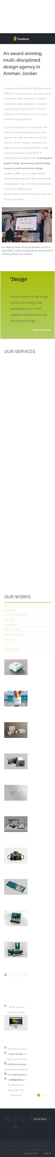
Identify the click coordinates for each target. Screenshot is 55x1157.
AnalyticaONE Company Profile (15, 893)
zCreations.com (40, 1150)
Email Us (47, 1153)
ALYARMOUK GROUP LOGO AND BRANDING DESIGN (15, 1047)
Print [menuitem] (6, 644)
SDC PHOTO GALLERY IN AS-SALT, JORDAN (15, 1075)
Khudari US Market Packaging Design (15, 985)
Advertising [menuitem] (10, 609)
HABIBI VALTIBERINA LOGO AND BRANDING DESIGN (15, 1060)
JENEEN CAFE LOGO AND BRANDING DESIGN (15, 734)
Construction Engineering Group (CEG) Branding (15, 1026)
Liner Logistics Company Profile (15, 768)
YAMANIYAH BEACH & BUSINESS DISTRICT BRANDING (15, 700)
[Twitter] (15, 1119)
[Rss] (22, 1119)
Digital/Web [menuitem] (10, 624)
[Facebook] (7, 1119)
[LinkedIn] (15, 1127)
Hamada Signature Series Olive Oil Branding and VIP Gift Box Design (15, 917)
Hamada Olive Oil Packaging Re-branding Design (15, 953)
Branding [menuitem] (9, 619)
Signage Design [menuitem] (12, 649)
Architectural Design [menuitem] (15, 614)
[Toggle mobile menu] (50, 37)
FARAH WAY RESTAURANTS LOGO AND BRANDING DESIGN (15, 668)
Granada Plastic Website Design (15, 828)
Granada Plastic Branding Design (15, 859)
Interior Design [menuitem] (12, 629)
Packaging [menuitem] (9, 639)
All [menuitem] (5, 605)
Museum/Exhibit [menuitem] (13, 634)
